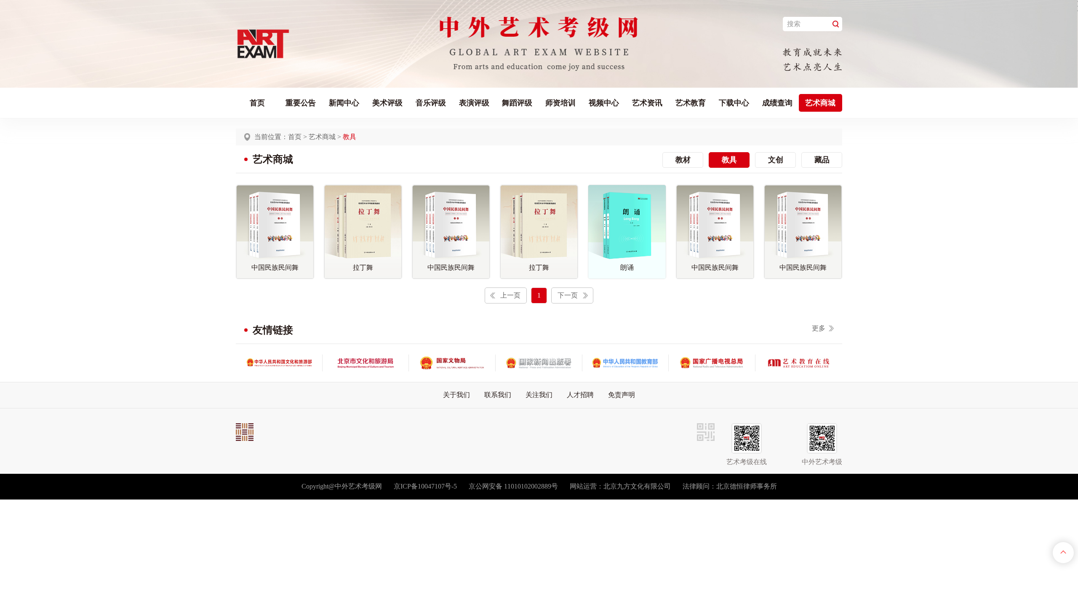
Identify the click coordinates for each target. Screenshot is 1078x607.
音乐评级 (431, 103)
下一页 (568, 295)
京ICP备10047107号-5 (425, 486)
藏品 (822, 160)
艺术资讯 (647, 103)
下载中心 (734, 103)
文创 (775, 160)
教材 (683, 160)
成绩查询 (777, 103)
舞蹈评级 (517, 103)
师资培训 (560, 103)
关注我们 (539, 394)
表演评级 (474, 103)
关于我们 (456, 394)
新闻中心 (344, 103)
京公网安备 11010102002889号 (513, 486)
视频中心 (604, 103)
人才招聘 (580, 394)
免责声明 (621, 394)
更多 (818, 328)
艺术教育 (690, 103)
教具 (729, 160)
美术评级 (387, 103)
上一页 (510, 295)
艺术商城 (820, 103)
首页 (257, 103)
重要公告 (301, 103)
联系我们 (497, 394)
